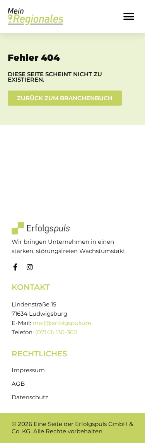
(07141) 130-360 (56, 332)
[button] (128, 16)
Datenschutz (30, 397)
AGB (18, 383)
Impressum (28, 370)
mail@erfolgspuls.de (61, 323)
